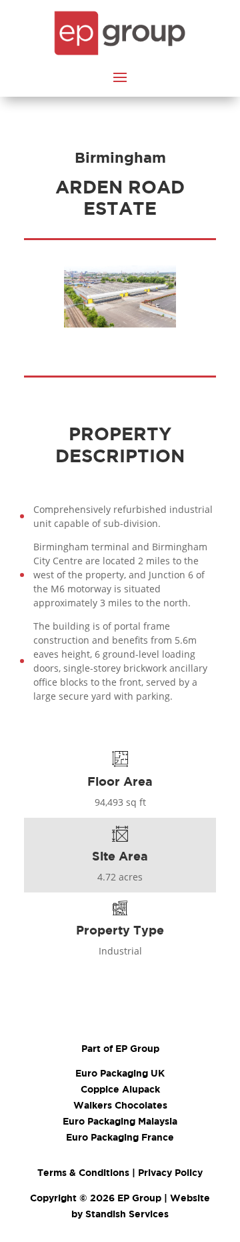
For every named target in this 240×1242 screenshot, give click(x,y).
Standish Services (127, 1213)
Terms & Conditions (83, 1172)
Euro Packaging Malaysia (120, 1121)
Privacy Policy (170, 1172)
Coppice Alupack (120, 1089)
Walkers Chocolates (120, 1105)
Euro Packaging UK (120, 1073)
